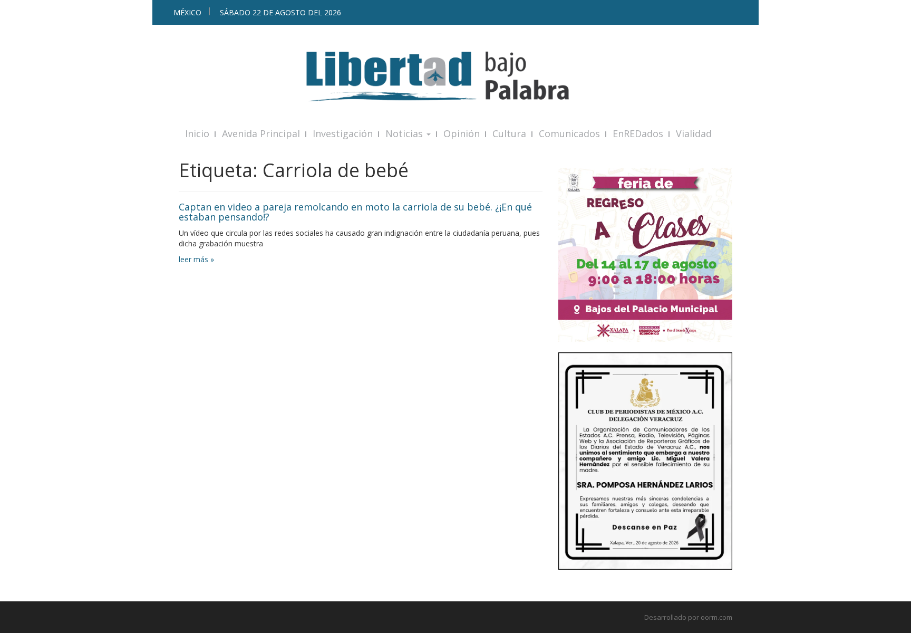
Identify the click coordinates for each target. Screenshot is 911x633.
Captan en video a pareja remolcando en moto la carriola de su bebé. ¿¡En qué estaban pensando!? (355, 212)
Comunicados (569, 133)
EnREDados (638, 133)
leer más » (196, 259)
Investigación (343, 133)
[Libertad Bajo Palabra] (455, 76)
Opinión (461, 133)
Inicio (197, 133)
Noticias (405, 133)
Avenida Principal (261, 133)
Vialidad (694, 133)
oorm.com (716, 617)
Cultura (509, 133)
